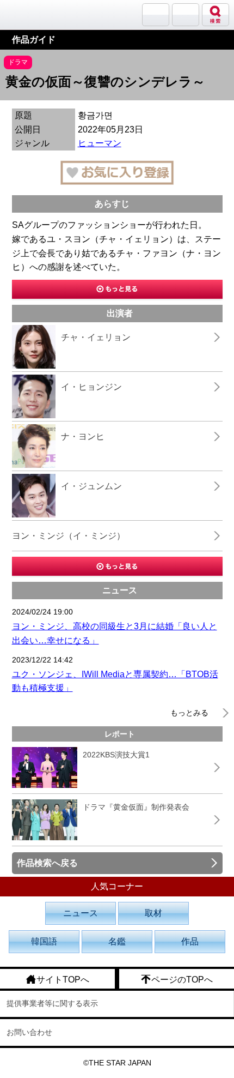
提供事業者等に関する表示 (52, 1003)
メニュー (186, 15)
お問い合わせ (29, 1032)
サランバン (156, 15)
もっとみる (189, 712)
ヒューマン (99, 143)
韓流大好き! (36, 14)
